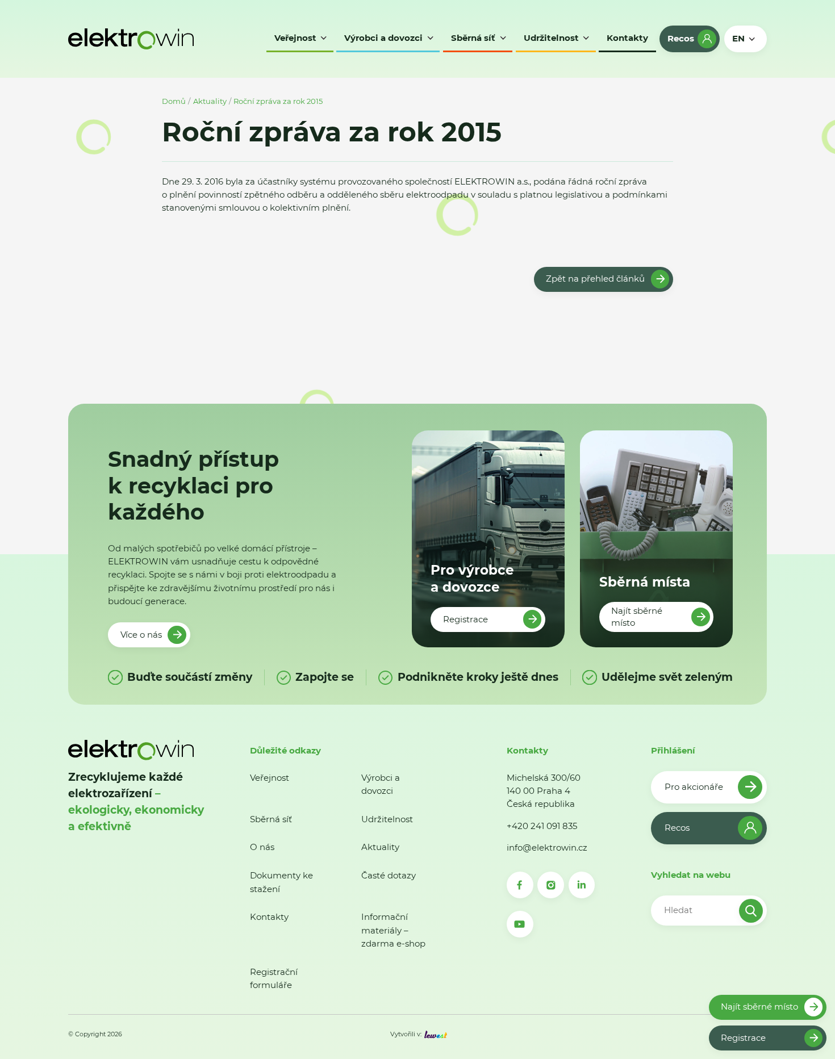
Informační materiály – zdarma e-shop (393, 930)
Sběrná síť (271, 819)
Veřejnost (269, 777)
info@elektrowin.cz (547, 847)
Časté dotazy (388, 875)
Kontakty (269, 916)
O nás (262, 847)
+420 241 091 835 (542, 826)
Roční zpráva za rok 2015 (278, 101)
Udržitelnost (387, 819)
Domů (174, 101)
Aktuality (210, 101)
